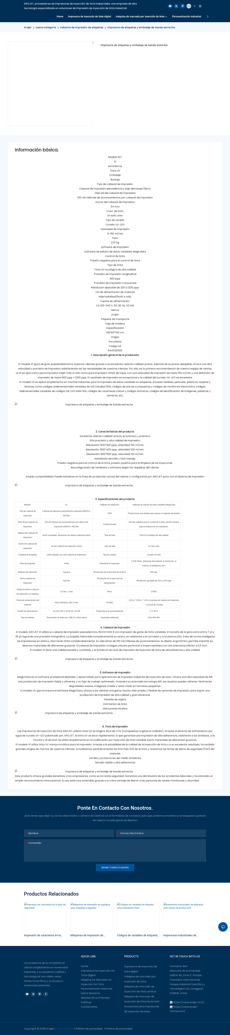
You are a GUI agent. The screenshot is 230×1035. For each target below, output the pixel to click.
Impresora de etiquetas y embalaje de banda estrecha (141, 27)
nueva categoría (46, 27)
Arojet (27, 27)
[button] (207, 16)
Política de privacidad (89, 1028)
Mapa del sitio (65, 1028)
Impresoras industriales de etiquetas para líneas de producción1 (179, 935)
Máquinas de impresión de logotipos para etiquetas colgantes (86, 935)
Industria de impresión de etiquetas (81, 27)
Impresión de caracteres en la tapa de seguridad (42, 935)
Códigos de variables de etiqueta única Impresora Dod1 (137, 935)
